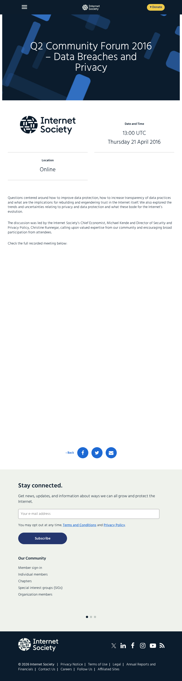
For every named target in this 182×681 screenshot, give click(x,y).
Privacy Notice (72, 664)
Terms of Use (97, 664)
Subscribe (42, 539)
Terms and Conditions (79, 525)
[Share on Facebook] (82, 452)
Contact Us (46, 669)
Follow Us (84, 669)
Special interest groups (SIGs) (40, 588)
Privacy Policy (114, 525)
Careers (66, 669)
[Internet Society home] (91, 7)
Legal (117, 664)
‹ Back (70, 453)
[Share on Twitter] (97, 452)
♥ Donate (156, 7)
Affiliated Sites (108, 669)
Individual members (33, 575)
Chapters (25, 581)
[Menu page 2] (91, 617)
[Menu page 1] (87, 617)
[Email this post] (111, 452)
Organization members (35, 595)
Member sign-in (30, 568)
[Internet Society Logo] (38, 644)
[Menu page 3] (95, 617)
